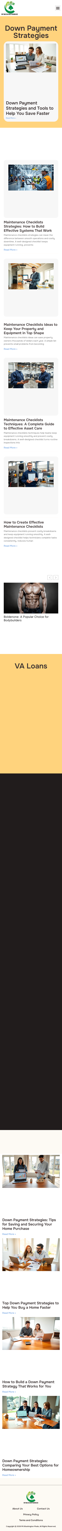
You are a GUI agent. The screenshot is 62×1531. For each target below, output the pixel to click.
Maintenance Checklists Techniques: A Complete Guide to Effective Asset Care (29, 424)
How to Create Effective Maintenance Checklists (24, 524)
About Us (17, 1508)
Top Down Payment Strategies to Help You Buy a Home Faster (30, 1305)
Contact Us (43, 1508)
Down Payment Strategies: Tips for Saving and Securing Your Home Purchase (29, 1224)
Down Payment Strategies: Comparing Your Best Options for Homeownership (30, 1465)
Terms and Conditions (31, 1520)
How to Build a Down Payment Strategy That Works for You (28, 1384)
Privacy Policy (31, 1514)
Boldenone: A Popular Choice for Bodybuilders (26, 618)
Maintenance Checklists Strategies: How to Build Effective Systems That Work (28, 226)
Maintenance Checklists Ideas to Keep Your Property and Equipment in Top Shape (30, 328)
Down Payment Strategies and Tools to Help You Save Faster (29, 108)
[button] (58, 8)
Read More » (11, 118)
